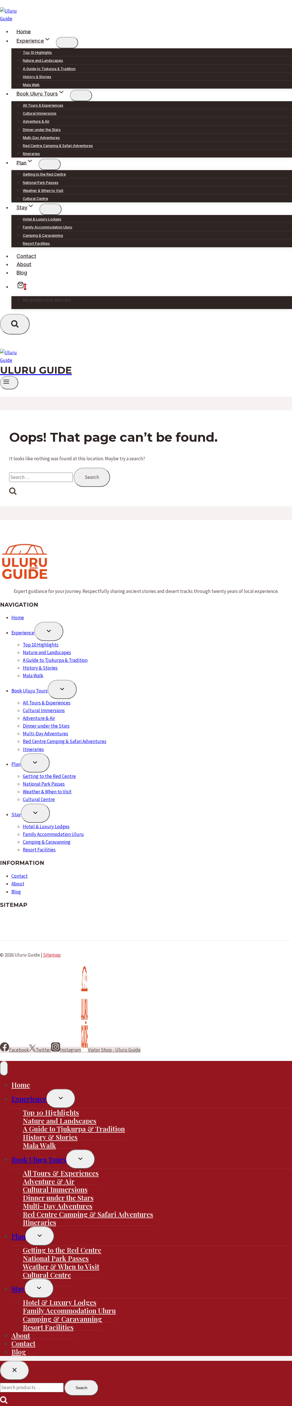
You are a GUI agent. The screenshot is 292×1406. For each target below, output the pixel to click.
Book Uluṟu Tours (29, 691)
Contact (26, 256)
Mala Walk (31, 85)
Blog (22, 273)
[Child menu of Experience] (67, 42)
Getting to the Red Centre (44, 174)
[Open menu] (9, 382)
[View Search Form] (15, 324)
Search (81, 1388)
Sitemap (52, 955)
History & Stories (37, 77)
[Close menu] (4, 1068)
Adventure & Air (36, 121)
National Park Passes (40, 182)
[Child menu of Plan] (49, 164)
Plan (16, 764)
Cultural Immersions (39, 113)
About (24, 264)
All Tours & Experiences (43, 105)
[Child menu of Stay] (50, 209)
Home (24, 31)
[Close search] (14, 1370)
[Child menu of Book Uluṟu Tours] (81, 95)
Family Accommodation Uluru (47, 227)
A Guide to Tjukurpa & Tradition (49, 69)
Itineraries (31, 154)
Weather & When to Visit (43, 190)
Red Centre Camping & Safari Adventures (58, 146)
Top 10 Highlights (37, 52)
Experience (22, 633)
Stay (16, 814)
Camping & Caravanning (43, 235)
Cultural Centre (35, 198)
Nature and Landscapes (43, 60)
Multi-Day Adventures (41, 138)
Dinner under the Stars (42, 130)
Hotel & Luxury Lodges (42, 219)
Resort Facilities (36, 243)
